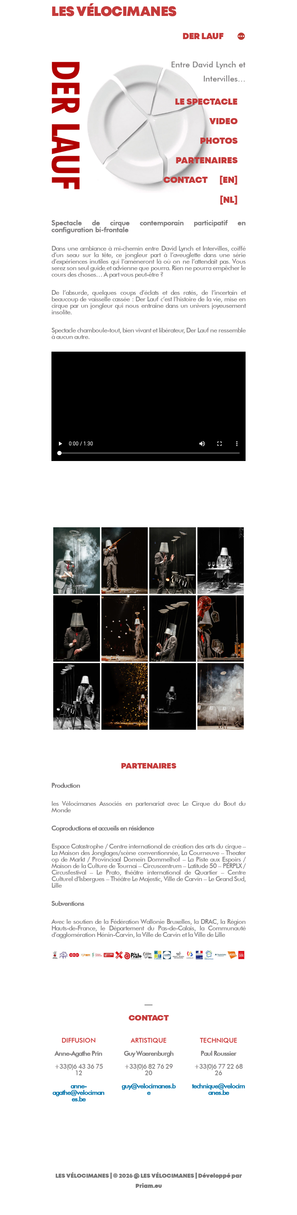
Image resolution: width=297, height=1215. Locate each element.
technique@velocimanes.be (218, 1089)
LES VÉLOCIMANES (114, 12)
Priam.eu (148, 1186)
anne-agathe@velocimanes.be (78, 1092)
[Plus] (241, 37)
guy (148, 1089)
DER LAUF (203, 36)
